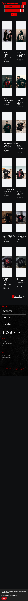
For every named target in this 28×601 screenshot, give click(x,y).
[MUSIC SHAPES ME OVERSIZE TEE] (7, 35)
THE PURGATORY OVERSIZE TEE (22, 236)
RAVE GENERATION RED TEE (9, 100)
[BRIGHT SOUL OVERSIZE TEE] (21, 172)
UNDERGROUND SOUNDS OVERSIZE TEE (10, 146)
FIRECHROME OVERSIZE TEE (9, 191)
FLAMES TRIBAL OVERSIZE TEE (21, 101)
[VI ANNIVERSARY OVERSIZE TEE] (7, 217)
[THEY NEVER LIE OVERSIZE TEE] (7, 262)
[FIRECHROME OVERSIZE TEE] (7, 172)
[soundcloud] (19, 332)
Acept (4, 598)
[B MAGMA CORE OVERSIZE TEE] (21, 126)
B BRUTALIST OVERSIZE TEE (21, 281)
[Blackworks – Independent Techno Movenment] (10, 2)
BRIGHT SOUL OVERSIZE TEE (21, 192)
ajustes (15, 595)
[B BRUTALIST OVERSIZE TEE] (21, 262)
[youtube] (15, 332)
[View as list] (15, 14)
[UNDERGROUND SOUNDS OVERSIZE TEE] (7, 126)
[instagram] (7, 332)
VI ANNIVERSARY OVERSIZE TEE (9, 236)
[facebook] (3, 332)
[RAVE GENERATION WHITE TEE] (21, 35)
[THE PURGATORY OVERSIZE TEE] (21, 217)
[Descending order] (22, 6)
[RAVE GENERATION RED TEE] (7, 81)
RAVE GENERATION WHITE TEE (22, 55)
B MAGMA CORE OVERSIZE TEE (21, 147)
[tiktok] (11, 332)
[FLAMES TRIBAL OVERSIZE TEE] (21, 81)
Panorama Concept (20, 369)
